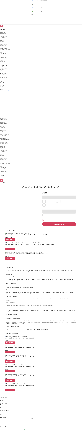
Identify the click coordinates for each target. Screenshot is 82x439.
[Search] (2, 25)
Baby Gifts (2, 40)
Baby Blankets (3, 33)
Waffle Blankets (3, 38)
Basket (2, 29)
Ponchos (2, 56)
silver (21, 287)
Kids (1, 52)
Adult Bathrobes (3, 48)
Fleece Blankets (3, 36)
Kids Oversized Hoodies (5, 54)
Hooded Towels (3, 44)
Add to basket (59, 224)
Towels (1, 60)
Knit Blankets (2, 37)
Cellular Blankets (3, 34)
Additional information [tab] (44, 264)
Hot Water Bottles (3, 58)
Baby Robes (2, 32)
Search (2, 21)
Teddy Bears (2, 41)
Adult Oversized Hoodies (5, 49)
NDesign (6, 426)
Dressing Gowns (3, 57)
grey (24, 287)
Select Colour (48, 197)
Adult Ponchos (3, 50)
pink (26, 287)
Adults (1, 46)
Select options (10, 239)
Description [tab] (35, 264)
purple (28, 287)
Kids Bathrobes (3, 53)
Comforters (2, 42)
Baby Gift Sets (3, 45)
